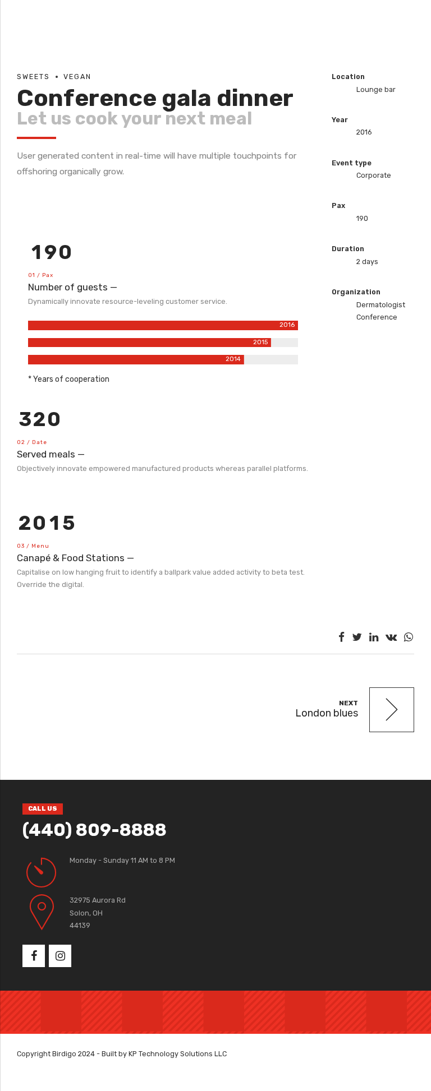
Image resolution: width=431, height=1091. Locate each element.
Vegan (77, 76)
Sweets (33, 76)
